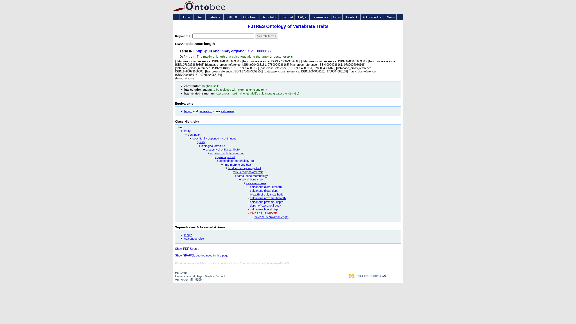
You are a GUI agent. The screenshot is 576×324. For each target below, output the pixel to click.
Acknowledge (371, 17)
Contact (351, 17)
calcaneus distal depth (264, 190)
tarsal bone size (252, 179)
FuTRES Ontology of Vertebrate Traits (288, 26)
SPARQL (231, 17)
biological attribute (213, 146)
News (391, 17)
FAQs (302, 17)
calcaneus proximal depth (266, 202)
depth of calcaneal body (265, 205)
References (319, 17)
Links (337, 17)
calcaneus (227, 111)
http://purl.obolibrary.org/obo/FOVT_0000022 (233, 51)
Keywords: (183, 36)
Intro (199, 17)
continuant (194, 134)
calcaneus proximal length (271, 217)
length (188, 111)
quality (201, 142)
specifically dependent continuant (214, 138)
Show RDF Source (187, 248)
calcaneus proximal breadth (268, 198)
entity (187, 131)
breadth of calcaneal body (267, 194)
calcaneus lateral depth (265, 209)
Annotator (270, 17)
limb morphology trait (237, 164)
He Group (181, 272)
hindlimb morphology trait (244, 168)
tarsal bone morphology (252, 176)
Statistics (213, 17)
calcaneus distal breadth (266, 187)
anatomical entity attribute (223, 149)
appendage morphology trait (237, 160)
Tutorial (287, 17)
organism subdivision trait (227, 153)
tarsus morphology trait (248, 172)
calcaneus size (256, 183)
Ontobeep (250, 17)
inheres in (206, 111)
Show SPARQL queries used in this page (201, 255)
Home (186, 17)
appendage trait (225, 157)
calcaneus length (263, 213)
